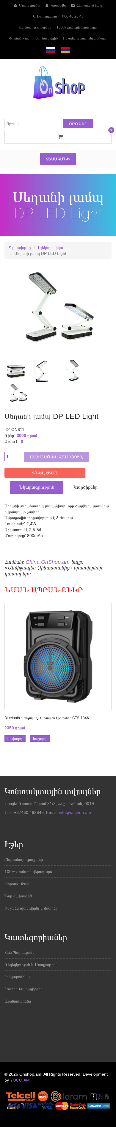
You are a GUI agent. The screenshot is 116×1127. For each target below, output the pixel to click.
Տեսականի (58, 159)
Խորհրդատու (47, 16)
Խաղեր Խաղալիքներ (23, 988)
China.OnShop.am (48, 562)
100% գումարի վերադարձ (77, 27)
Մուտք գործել (29, 5)
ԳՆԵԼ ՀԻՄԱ (45, 473)
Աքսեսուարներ (17, 1001)
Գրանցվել (58, 5)
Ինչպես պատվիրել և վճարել (85, 38)
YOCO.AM (20, 1080)
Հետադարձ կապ (89, 5)
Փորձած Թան (19, 38)
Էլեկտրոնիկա (50, 247)
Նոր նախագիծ (46, 38)
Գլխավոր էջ (20, 247)
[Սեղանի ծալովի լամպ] (41, 370)
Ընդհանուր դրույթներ (35, 27)
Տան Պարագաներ (20, 952)
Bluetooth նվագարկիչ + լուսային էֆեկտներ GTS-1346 (46, 718)
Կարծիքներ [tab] (85, 487)
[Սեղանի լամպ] (13, 370)
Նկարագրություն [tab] (36, 487)
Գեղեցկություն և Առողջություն (31, 964)
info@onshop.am (74, 812)
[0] (58, 137)
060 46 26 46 (73, 16)
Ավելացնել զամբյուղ (56, 456)
